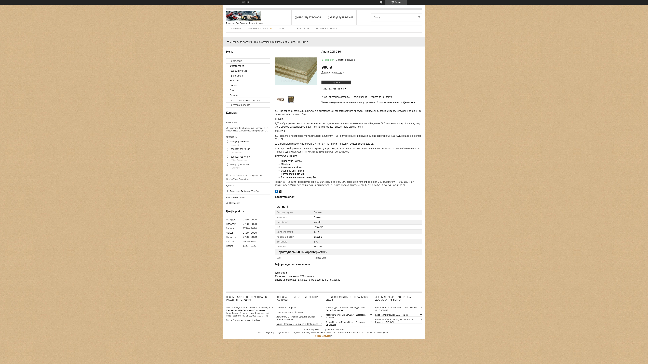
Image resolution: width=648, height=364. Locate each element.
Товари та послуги (242, 42)
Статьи (233, 85)
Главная (236, 28)
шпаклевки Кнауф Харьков (289, 312)
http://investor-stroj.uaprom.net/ (246, 175)
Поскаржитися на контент (350, 332)
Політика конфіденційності (377, 332)
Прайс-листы (237, 75)
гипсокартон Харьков (286, 307)
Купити (336, 82)
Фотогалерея (237, 66)
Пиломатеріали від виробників (270, 42)
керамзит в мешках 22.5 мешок (391, 315)
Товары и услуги (258, 28)
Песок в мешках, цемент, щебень (243, 320)
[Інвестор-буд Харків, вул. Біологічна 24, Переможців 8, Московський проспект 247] (243, 16)
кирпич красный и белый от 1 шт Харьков (297, 324)
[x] (280, 191)
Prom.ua (340, 329)
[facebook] (276, 191)
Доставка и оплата (326, 28)
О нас (282, 28)
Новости (234, 80)
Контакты (303, 28)
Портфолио (236, 61)
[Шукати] (419, 17)
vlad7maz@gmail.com (239, 179)
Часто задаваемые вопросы (245, 100)
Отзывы (234, 95)
